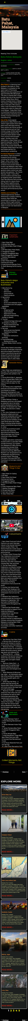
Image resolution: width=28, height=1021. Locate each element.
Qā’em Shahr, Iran (6, 794)
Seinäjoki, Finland (7, 835)
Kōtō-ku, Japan (6, 954)
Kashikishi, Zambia (7, 912)
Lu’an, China (5, 990)
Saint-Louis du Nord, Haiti (9, 880)
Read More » (7, 810)
